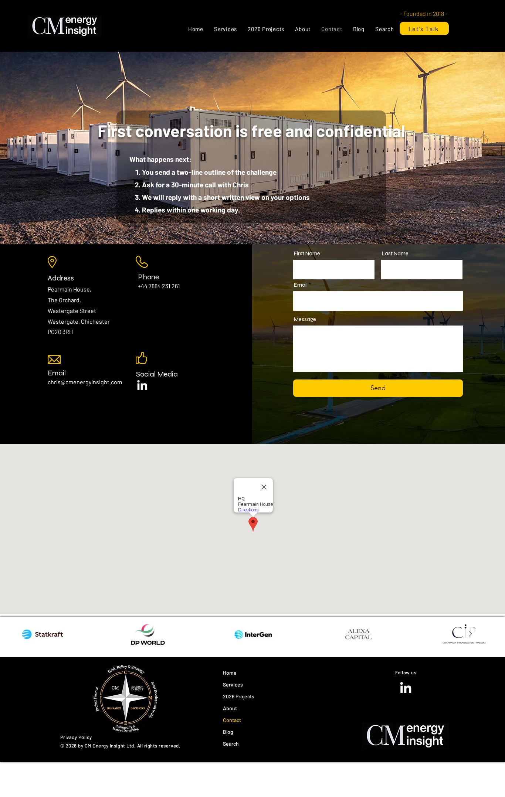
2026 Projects (238, 696)
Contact (232, 720)
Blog (228, 732)
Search (231, 743)
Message (305, 319)
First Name (307, 253)
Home (230, 673)
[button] (225, 29)
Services (233, 684)
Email (57, 373)
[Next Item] (470, 634)
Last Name (395, 253)
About (230, 708)
